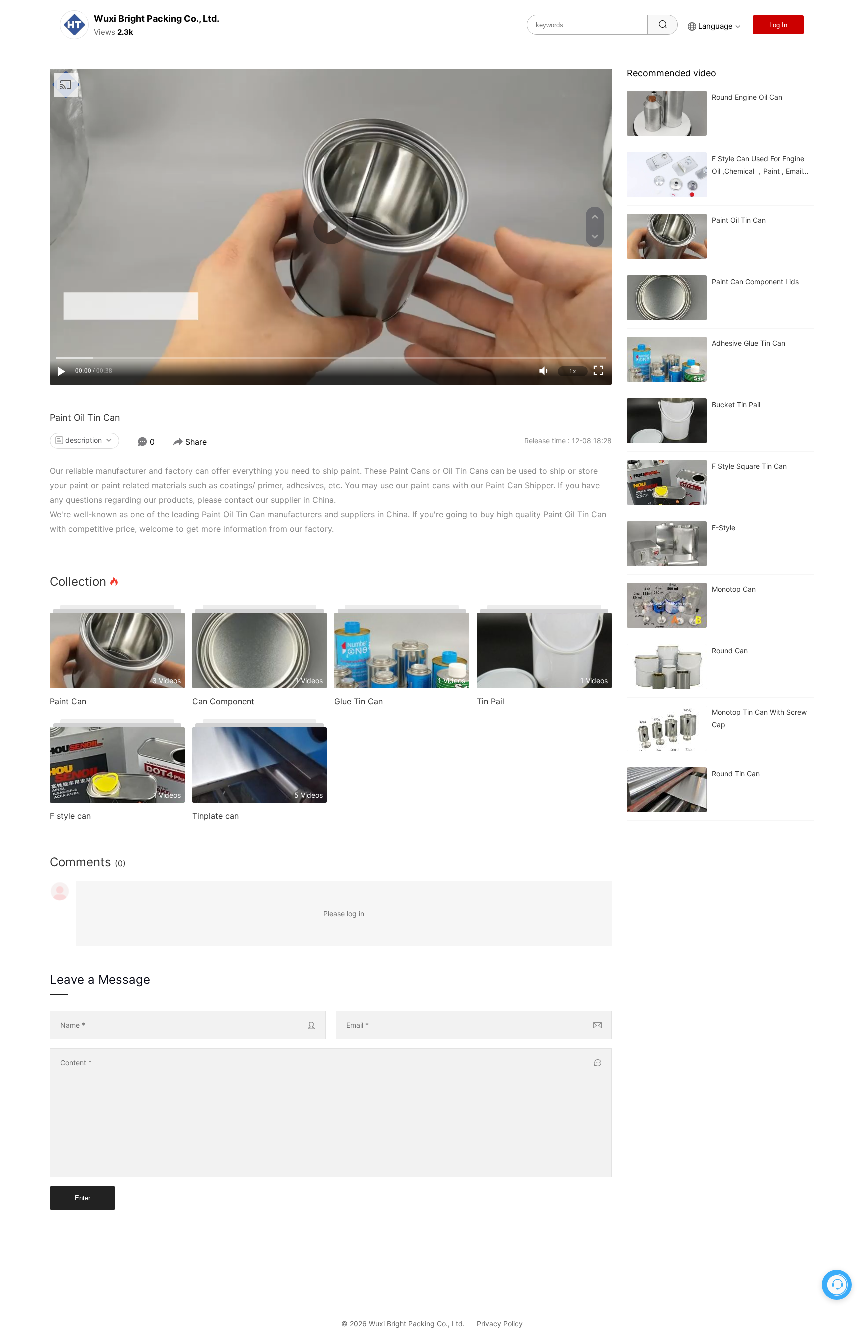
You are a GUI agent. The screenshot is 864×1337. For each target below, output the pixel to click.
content (76, 1062)
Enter (82, 1198)
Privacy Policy (500, 1323)
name (73, 1025)
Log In (779, 25)
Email (357, 1025)
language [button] (715, 26)
